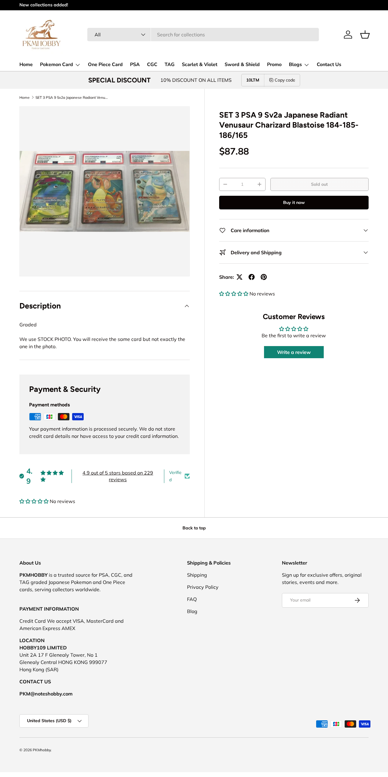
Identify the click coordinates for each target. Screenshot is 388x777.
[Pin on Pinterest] (264, 277)
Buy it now (294, 202)
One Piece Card (105, 64)
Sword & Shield (242, 64)
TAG (170, 64)
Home (26, 64)
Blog (192, 611)
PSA (135, 64)
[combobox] (203, 34)
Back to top (194, 528)
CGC (152, 64)
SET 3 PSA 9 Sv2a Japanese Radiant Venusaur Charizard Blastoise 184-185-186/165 (71, 97)
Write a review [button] (294, 352)
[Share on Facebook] (252, 277)
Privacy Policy (203, 587)
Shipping (197, 575)
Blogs (295, 64)
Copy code (285, 80)
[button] (365, 34)
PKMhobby (42, 750)
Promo (274, 64)
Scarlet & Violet (199, 64)
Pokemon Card (56, 64)
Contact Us (329, 64)
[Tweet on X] (239, 277)
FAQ (192, 599)
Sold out (319, 184)
